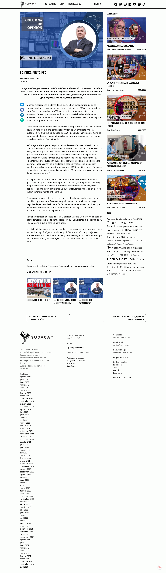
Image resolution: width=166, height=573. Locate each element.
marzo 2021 (25, 553)
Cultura (139, 226)
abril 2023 (24, 485)
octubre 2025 (25, 404)
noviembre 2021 (27, 531)
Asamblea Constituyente (117, 219)
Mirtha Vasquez (113, 255)
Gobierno (113, 247)
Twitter (116, 367)
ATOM (128, 377)
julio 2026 (24, 379)
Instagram (117, 373)
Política (116, 264)
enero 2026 (25, 395)
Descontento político (37, 266)
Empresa (125, 240)
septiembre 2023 (27, 472)
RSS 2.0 (122, 377)
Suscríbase (71, 366)
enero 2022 (25, 526)
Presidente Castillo (118, 267)
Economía (111, 233)
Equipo (62, 4)
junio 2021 (24, 545)
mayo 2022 (25, 515)
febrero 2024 (25, 458)
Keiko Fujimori (115, 251)
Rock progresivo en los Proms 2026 (122, 203)
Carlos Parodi (132, 219)
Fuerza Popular (128, 244)
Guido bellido (127, 247)
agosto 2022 (25, 507)
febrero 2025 (25, 425)
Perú (135, 259)
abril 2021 (24, 550)
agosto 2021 (25, 539)
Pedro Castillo (119, 259)
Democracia (112, 230)
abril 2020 (24, 567)
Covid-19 (132, 226)
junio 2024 (24, 447)
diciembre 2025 (26, 398)
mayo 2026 (25, 385)
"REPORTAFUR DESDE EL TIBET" (38, 300)
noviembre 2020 (27, 564)
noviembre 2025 (27, 401)
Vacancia (138, 271)
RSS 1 (116, 377)
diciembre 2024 (26, 431)
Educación (120, 234)
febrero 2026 (25, 393)
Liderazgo (127, 252)
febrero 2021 (25, 556)
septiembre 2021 (27, 537)
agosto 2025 (25, 409)
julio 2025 (24, 412)
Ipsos (58, 108)
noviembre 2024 (27, 433)
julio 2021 (24, 542)
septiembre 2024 (27, 439)
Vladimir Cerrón (116, 274)
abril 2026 (24, 387)
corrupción (123, 226)
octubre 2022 (25, 501)
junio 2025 (24, 414)
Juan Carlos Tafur (31, 78)
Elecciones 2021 (117, 237)
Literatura (139, 251)
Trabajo (130, 270)
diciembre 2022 (26, 496)
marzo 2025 (25, 423)
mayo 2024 (25, 450)
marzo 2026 (25, 390)
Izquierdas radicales (84, 266)
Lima (133, 252)
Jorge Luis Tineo (118, 90)
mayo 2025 (25, 417)
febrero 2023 (25, 491)
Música (123, 255)
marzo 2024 (25, 455)
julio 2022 (24, 510)
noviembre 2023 (27, 466)
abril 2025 (24, 420)
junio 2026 (24, 382)
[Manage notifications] (160, 567)
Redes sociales (112, 271)
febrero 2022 (25, 523)
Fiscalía (119, 244)
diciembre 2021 (26, 529)
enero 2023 (25, 493)
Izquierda (138, 248)
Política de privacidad (75, 358)
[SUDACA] (28, 4)
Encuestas (133, 241)
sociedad (122, 270)
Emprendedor (132, 237)
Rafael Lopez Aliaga (136, 267)
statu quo (61, 198)
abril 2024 (24, 453)
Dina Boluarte (133, 230)
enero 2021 (25, 558)
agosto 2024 (25, 442)
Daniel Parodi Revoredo (121, 50)
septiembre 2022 (27, 504)
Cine (140, 219)
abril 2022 (24, 518)
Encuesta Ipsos (66, 266)
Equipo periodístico (76, 347)
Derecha (121, 230)
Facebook (117, 365)
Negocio (129, 255)
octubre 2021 (25, 534)
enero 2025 (25, 428)
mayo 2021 (25, 548)
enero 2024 (25, 461)
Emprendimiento (114, 240)
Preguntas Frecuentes (76, 360)
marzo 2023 (25, 488)
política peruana (127, 263)
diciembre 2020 (26, 561)
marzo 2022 (25, 520)
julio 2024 (24, 444)
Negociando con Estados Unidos (120, 46)
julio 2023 (24, 477)
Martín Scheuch (117, 170)
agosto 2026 (25, 376)
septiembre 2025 (27, 406)
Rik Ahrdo (115, 130)
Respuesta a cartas (121, 357)
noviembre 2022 (27, 499)
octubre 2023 (25, 469)
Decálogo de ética (74, 4)
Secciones (52, 4)
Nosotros (71, 363)
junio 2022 (24, 512)
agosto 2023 (25, 474)
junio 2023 (24, 480)
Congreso (113, 222)
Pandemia (137, 255)
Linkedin (116, 370)
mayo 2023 (25, 482)
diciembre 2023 (26, 463)
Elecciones (53, 266)
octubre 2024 (25, 436)
